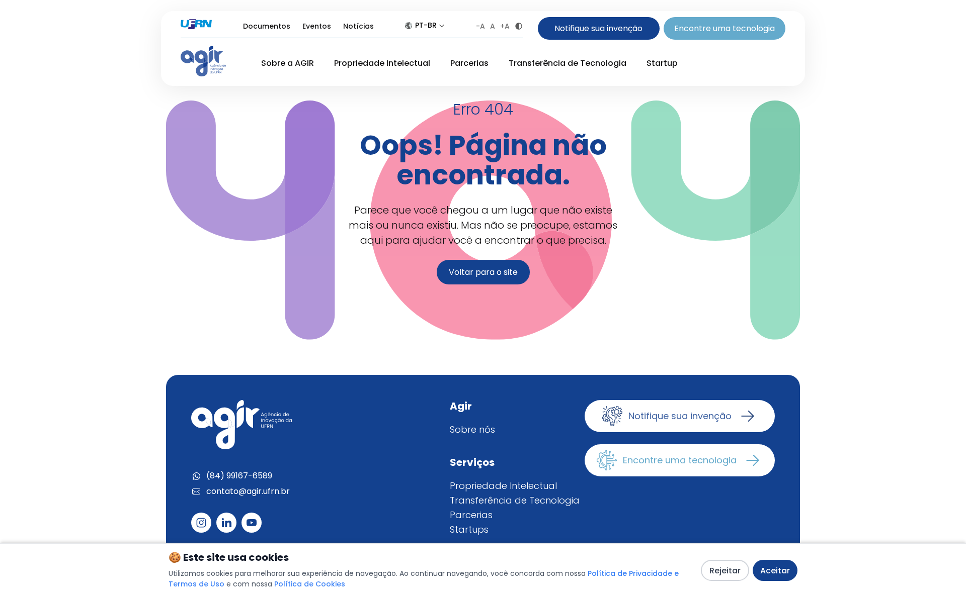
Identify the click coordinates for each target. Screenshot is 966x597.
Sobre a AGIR (287, 63)
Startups (469, 529)
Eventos (316, 26)
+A (505, 26)
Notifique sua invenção (598, 28)
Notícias (358, 26)
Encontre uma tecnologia (724, 28)
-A (480, 26)
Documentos (266, 26)
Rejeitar (725, 570)
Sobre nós (472, 429)
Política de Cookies (309, 584)
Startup (662, 63)
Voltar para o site (483, 272)
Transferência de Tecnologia (567, 63)
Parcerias (469, 63)
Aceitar (775, 570)
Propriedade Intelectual (382, 63)
